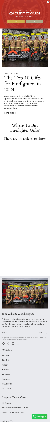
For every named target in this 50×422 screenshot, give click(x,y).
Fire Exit (6, 360)
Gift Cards (6, 388)
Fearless (6, 374)
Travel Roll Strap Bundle (13, 412)
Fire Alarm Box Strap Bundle (15, 408)
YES (15, 21)
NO (34, 21)
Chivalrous (7, 384)
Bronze (5, 369)
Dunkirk (5, 355)
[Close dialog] (48, 2)
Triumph (6, 379)
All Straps (6, 403)
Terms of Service (16, 339)
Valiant (5, 365)
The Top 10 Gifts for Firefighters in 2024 (22, 84)
